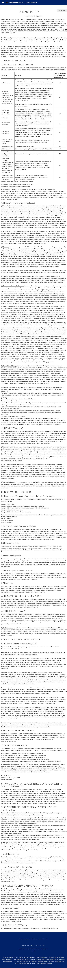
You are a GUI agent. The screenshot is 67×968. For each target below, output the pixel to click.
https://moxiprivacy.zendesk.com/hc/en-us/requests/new (32, 674)
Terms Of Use (27, 945)
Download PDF (62, 10)
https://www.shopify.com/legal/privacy (53, 262)
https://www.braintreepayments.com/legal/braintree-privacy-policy (40, 266)
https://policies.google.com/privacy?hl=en (29, 360)
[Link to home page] (15, 2)
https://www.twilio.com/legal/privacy (11, 461)
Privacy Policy (39, 945)
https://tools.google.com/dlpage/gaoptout (41, 362)
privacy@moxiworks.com (20, 624)
